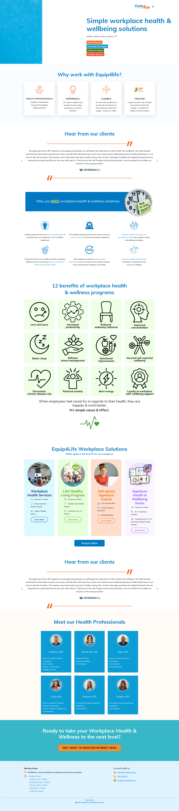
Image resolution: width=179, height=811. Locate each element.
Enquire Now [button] (89, 543)
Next (157, 161)
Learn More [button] (39, 519)
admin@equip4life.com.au (126, 772)
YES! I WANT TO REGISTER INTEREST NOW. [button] (89, 747)
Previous (22, 161)
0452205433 (122, 776)
